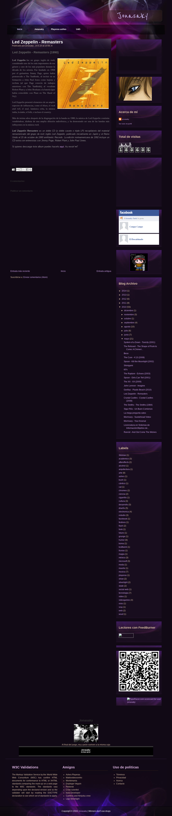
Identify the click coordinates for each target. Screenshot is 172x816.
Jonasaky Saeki (131, 218)
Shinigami (128, 365)
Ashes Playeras (73, 774)
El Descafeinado (136, 239)
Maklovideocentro (74, 777)
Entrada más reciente (20, 271)
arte (120, 473)
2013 (124, 295)
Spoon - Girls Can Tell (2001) (137, 377)
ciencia (122, 494)
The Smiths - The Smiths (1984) (138, 405)
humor (122, 540)
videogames (124, 600)
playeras (123, 575)
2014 (124, 291)
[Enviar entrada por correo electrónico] (13, 169)
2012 (124, 299)
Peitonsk (70, 787)
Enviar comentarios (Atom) (35, 277)
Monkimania (71, 780)
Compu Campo (136, 227)
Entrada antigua (104, 271)
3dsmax (122, 455)
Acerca (119, 780)
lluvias (122, 550)
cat (120, 487)
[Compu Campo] (124, 230)
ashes (121, 476)
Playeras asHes (58, 29)
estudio (122, 515)
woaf (121, 614)
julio (126, 331)
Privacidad (121, 777)
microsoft (123, 561)
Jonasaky (39, 29)
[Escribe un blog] (21, 169)
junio (126, 335)
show (121, 579)
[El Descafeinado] (124, 242)
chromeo (123, 490)
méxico (122, 557)
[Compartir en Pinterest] (30, 169)
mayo (126, 339)
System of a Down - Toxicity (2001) (139, 342)
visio (121, 603)
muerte (122, 568)
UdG (78, 29)
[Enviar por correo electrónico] (17, 169)
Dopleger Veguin (73, 784)
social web (123, 589)
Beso (126, 353)
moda (121, 565)
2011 (124, 303)
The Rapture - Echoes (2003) (137, 373)
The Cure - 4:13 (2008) (134, 357)
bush (121, 480)
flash (121, 526)
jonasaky (125, 119)
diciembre (128, 310)
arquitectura (124, 469)
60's (125, 369)
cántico (122, 483)
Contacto (120, 784)
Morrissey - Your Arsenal (135, 421)
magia (121, 554)
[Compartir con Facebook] (27, 169)
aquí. (62, 146)
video (121, 596)
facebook (123, 519)
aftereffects (124, 462)
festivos (122, 522)
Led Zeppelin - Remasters (37, 42)
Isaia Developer (73, 793)
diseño (122, 508)
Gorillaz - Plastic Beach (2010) (138, 390)
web (121, 610)
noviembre (129, 314)
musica (122, 572)
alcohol (122, 466)
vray (121, 607)
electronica (124, 512)
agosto (127, 326)
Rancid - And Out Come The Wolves (140, 432)
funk (121, 529)
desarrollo (123, 504)
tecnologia (123, 593)
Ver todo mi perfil (125, 124)
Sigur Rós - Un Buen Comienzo (138, 409)
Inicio (19, 29)
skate (121, 586)
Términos (120, 774)
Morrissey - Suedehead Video (137, 417)
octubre (127, 318)
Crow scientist (72, 790)
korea (121, 543)
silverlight (123, 582)
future (121, 533)
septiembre (129, 322)
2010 (124, 307)
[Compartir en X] (24, 169)
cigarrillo (123, 497)
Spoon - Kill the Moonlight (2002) (139, 361)
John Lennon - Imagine (134, 386)
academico (124, 459)
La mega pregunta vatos (135, 413)
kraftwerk (123, 547)
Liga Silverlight (72, 799)
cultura (122, 501)
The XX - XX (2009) (132, 381)
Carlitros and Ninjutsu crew (78, 796)
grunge (122, 536)
